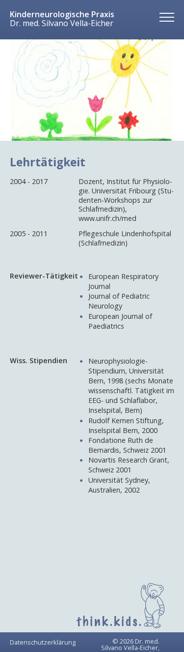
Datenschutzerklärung (43, 642)
